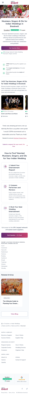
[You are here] (2, 323)
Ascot (2, 246)
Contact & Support (20, 360)
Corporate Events (6, 347)
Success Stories (5, 338)
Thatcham (3, 262)
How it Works (19, 335)
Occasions (4, 350)
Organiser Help (19, 350)
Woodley (3, 268)
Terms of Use (12, 392)
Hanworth (3, 250)
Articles (17, 357)
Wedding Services (20, 347)
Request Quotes (6, 345)
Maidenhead (4, 252)
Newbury (3, 254)
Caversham (4, 248)
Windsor (3, 264)
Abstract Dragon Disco (20, 138)
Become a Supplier (6, 335)
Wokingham (4, 266)
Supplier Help (19, 338)
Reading (3, 256)
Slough (3, 260)
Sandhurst (4, 258)
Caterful (3, 362)
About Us (4, 357)
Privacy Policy (4, 392)
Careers (3, 360)
